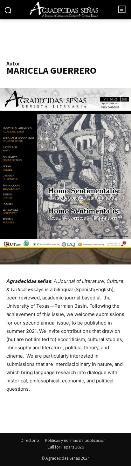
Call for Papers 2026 (65, 447)
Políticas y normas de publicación (75, 440)
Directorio (30, 440)
